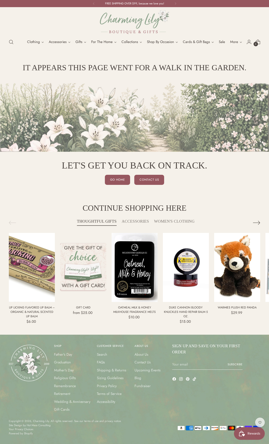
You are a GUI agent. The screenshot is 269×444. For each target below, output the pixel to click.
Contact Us (142, 362)
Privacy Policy (107, 385)
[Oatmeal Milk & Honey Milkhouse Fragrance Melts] (135, 267)
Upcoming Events (147, 370)
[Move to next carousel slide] (256, 222)
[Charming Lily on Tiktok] (194, 380)
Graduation (62, 362)
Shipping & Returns (111, 370)
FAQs (101, 362)
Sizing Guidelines (110, 377)
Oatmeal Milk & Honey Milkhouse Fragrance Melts (134, 309)
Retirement (62, 393)
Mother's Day (64, 370)
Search (102, 354)
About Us (141, 354)
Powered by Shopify (21, 433)
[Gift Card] (83, 267)
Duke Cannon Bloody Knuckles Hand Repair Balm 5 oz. (186, 311)
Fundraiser (142, 385)
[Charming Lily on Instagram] (181, 380)
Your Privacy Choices (21, 429)
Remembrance (65, 385)
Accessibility (106, 401)
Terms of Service (109, 393)
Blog (137, 377)
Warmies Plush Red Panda (237, 307)
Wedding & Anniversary (72, 401)
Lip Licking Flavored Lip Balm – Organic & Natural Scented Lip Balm (32, 311)
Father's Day (63, 354)
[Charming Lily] (134, 22)
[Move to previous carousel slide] (12, 222)
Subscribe (235, 364)
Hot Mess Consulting (39, 425)
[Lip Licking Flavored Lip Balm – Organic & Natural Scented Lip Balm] (32, 267)
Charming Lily (41, 421)
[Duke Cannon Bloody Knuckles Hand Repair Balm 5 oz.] (186, 267)
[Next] (175, 3)
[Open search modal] (11, 42)
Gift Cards (62, 409)
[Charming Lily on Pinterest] (188, 380)
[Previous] (93, 3)
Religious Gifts (65, 377)
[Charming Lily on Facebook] (174, 380)
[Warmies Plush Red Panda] (237, 267)
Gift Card (83, 307)
